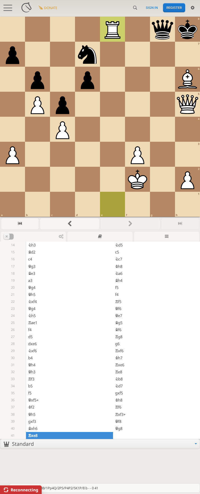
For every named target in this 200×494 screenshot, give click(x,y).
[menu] (100, 444)
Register (174, 8)
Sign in (152, 8)
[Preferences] (192, 8)
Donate (50, 7)
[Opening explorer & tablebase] (100, 236)
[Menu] (166, 236)
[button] (31, 236)
